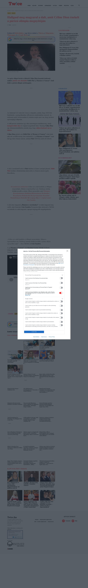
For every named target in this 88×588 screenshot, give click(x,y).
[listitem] (44, 275)
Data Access (44, 336)
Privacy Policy (52, 336)
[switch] (61, 278)
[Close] (67, 251)
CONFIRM (34, 331)
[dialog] (44, 294)
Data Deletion (36, 336)
